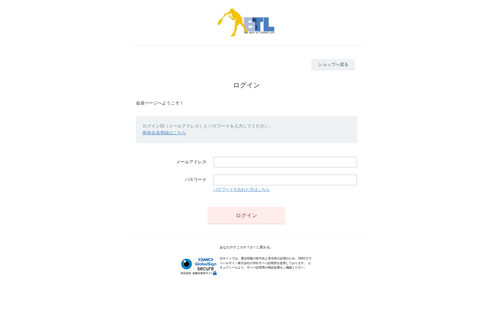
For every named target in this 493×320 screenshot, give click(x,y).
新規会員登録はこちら (164, 132)
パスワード (196, 179)
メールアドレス (191, 161)
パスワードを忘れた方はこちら (241, 189)
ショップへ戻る (333, 64)
